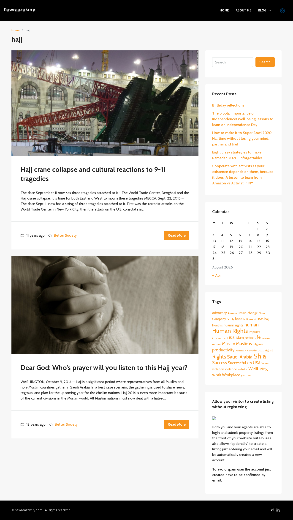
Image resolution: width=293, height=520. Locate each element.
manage (266, 338)
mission (216, 344)
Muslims (244, 343)
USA (256, 362)
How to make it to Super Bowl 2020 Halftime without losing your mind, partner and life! (242, 138)
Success (219, 362)
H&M (260, 319)
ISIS (232, 337)
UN (249, 363)
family (230, 319)
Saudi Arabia (239, 357)
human (251, 325)
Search (265, 62)
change (252, 313)
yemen (246, 375)
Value (265, 363)
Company (219, 319)
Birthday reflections (228, 105)
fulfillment (249, 319)
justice (249, 337)
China (262, 313)
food (238, 319)
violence (231, 369)
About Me (243, 10)
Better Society (65, 235)
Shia (259, 356)
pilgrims (258, 344)
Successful (237, 362)
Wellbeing (258, 368)
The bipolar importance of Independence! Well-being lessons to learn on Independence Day (242, 119)
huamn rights (234, 325)
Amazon (232, 313)
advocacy (219, 313)
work (216, 375)
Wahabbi (242, 369)
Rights (219, 356)
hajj (266, 319)
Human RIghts (230, 330)
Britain (242, 313)
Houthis (217, 325)
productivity (223, 350)
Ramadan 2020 (255, 350)
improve (254, 332)
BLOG (262, 10)
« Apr (216, 275)
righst (269, 350)
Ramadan (241, 350)
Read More (177, 235)
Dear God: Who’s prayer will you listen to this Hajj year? (104, 367)
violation (218, 369)
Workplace (231, 374)
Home (224, 10)
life (257, 337)
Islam (240, 337)
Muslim (228, 343)
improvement (220, 338)
